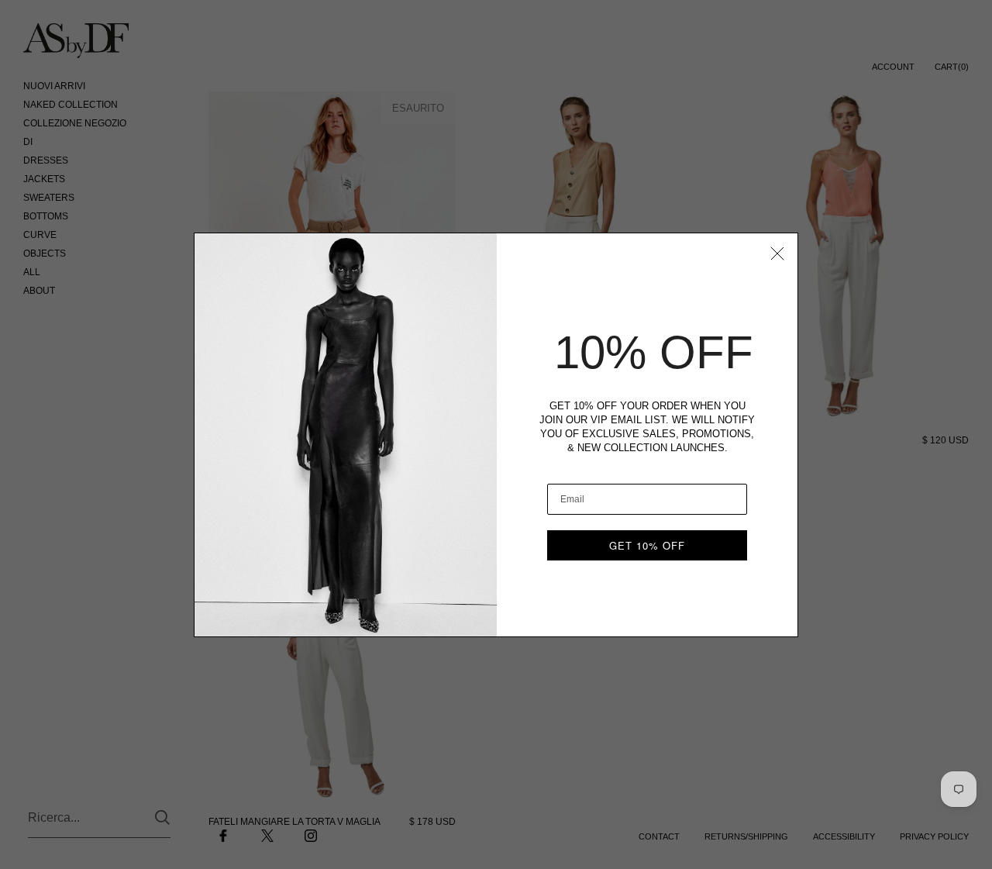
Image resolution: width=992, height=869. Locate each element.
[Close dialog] (777, 253)
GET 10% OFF (647, 545)
